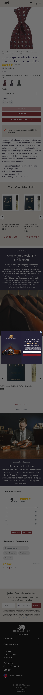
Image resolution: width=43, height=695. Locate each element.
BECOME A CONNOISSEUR (31, 355)
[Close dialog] (41, 332)
